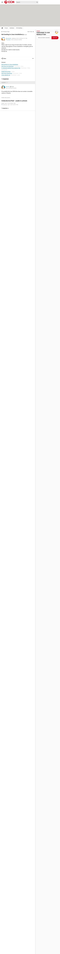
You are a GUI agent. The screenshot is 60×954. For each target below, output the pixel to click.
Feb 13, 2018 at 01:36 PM (16, 39)
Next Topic (30, 31)
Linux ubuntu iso (5, 75)
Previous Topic (6, 31)
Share (4, 58)
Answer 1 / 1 (4, 82)
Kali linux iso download (7, 66)
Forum (6, 28)
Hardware (12, 28)
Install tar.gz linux (6, 71)
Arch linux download (6, 73)
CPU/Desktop (19, 28)
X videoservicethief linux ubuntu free (10, 68)
